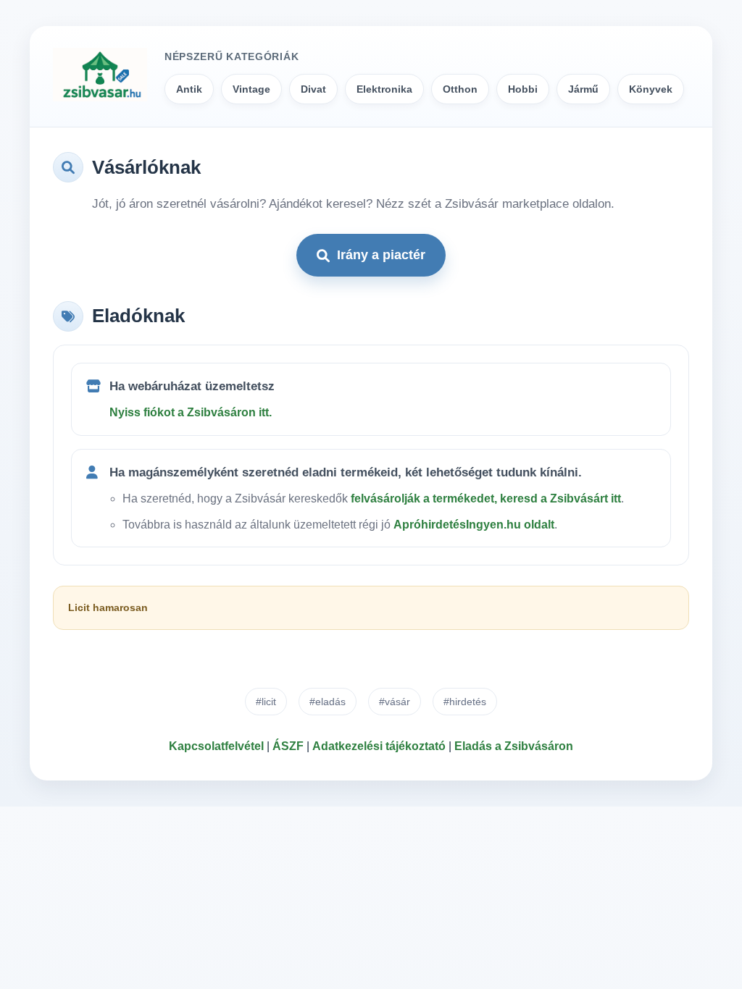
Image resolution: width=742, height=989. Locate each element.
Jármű (583, 89)
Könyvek (650, 89)
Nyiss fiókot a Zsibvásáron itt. (190, 412)
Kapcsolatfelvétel (216, 746)
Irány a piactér (381, 255)
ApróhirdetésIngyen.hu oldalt (473, 524)
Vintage (251, 89)
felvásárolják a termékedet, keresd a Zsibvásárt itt (486, 498)
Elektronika (384, 89)
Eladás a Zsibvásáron (513, 746)
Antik (189, 89)
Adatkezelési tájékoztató (379, 746)
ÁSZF (288, 746)
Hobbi (523, 89)
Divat (313, 89)
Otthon (460, 89)
